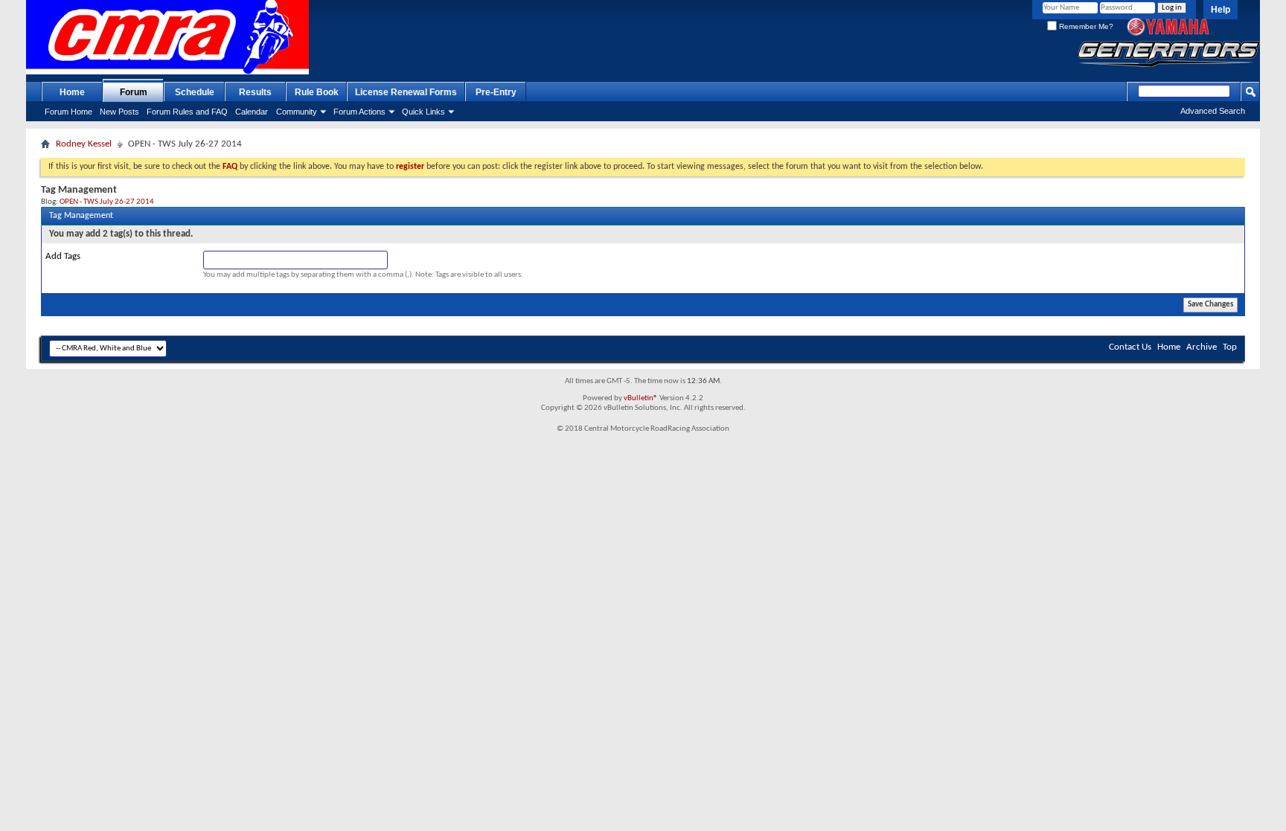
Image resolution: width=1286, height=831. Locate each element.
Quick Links (423, 111)
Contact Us (1130, 347)
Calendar (251, 111)
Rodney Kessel (84, 144)
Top (1230, 347)
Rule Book (317, 92)
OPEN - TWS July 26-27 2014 (107, 202)
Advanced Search (1212, 110)
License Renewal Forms (406, 92)
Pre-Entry (496, 92)
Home (72, 92)
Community (296, 111)
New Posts (119, 111)
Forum (133, 92)
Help (1220, 9)
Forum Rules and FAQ (187, 111)
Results (255, 92)
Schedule (194, 92)
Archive (1201, 347)
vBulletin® (641, 398)
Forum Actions (359, 111)
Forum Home (68, 111)
